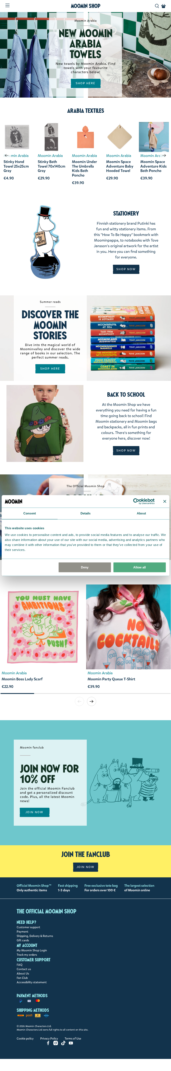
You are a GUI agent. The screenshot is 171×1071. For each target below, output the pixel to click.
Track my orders (27, 955)
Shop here (50, 369)
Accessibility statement (32, 982)
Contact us (24, 969)
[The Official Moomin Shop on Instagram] (55, 1044)
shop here (86, 83)
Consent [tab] (29, 513)
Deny (84, 567)
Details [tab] (85, 513)
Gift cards (23, 940)
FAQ (20, 965)
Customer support (28, 927)
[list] (85, 638)
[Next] (164, 155)
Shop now (126, 269)
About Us (23, 974)
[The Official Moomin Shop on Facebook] (48, 1044)
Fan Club (22, 978)
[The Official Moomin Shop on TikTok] (63, 1044)
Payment (22, 932)
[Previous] (6, 155)
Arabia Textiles (85, 110)
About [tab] (141, 513)
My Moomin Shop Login (32, 950)
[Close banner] (164, 501)
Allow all (139, 567)
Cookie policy (25, 1039)
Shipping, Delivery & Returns (35, 936)
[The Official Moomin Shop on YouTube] (71, 1044)
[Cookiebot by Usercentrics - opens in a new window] (136, 501)
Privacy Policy (49, 1039)
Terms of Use (73, 1039)
